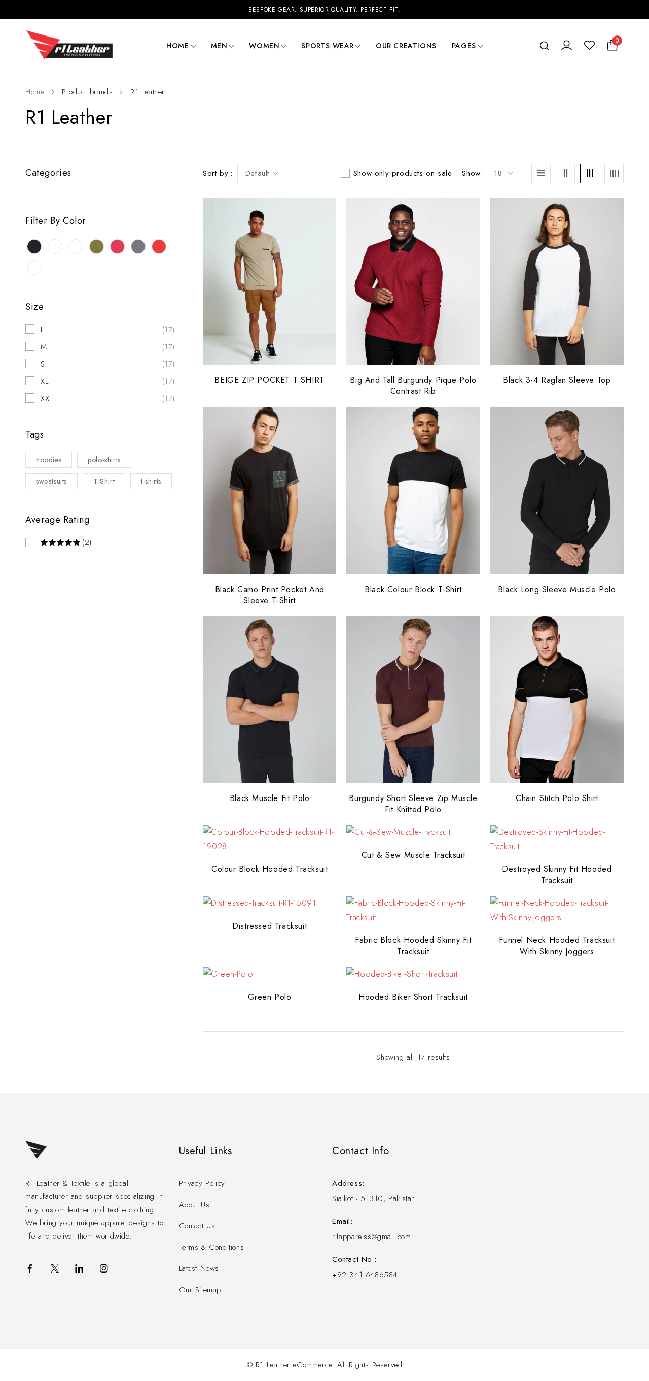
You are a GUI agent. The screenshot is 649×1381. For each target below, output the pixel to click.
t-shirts (151, 481)
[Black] (34, 247)
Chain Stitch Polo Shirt (557, 798)
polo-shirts (104, 460)
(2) (87, 542)
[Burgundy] (55, 247)
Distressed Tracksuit (269, 926)
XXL (47, 398)
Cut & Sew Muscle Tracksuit (413, 855)
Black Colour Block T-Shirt (413, 589)
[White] (34, 267)
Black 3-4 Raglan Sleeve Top (556, 380)
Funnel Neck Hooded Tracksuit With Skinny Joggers (557, 945)
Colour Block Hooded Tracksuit (269, 869)
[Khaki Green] (96, 247)
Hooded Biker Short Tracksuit (413, 997)
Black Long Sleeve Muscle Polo (557, 589)
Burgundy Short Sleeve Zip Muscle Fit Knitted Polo (413, 803)
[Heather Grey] (76, 247)
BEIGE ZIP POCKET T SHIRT (269, 380)
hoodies (48, 460)
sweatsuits (51, 481)
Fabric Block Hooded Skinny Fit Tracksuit (413, 945)
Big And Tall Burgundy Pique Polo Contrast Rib (413, 385)
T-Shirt (104, 481)
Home (34, 92)
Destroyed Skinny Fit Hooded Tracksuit (556, 874)
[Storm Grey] (138, 247)
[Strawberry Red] (159, 247)
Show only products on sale (402, 173)
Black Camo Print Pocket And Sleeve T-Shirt (269, 595)
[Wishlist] (589, 46)
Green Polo (270, 997)
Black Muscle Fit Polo (270, 798)
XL (44, 381)
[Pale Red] (117, 247)
